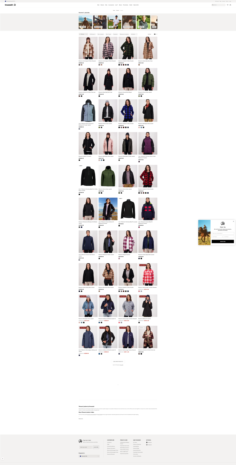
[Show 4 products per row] (154, 34)
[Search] (212, 5)
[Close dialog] (233, 221)
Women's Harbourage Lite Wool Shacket (147, 287)
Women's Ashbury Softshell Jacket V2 (107, 318)
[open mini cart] (230, 5)
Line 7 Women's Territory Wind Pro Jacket (127, 221)
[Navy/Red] (139, 227)
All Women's (92, 34)
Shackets (115, 34)
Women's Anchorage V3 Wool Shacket (87, 61)
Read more (81, 418)
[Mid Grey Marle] (141, 291)
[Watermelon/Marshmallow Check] (139, 291)
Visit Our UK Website (137, 456)
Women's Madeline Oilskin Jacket (106, 254)
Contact (223, 1)
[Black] (119, 64)
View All (121, 364)
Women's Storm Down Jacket (105, 189)
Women (117, 10)
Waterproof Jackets (124, 34)
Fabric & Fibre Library (124, 449)
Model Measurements (124, 447)
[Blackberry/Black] (139, 161)
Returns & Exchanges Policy (112, 450)
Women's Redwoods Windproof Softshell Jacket (88, 222)
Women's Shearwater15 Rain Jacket (126, 156)
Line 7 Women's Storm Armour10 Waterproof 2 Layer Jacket (86, 124)
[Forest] (119, 160)
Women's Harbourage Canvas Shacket (127, 350)
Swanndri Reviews (136, 450)
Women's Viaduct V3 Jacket (85, 156)
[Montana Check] (81, 64)
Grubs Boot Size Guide (124, 445)
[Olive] (139, 96)
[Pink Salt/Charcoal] (121, 64)
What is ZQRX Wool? (124, 451)
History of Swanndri (137, 444)
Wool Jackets (101, 34)
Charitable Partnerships (138, 452)
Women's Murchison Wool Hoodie (106, 287)
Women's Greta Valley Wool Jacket (146, 254)
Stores (227, 1)
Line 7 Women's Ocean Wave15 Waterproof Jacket (145, 222)
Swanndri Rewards (111, 454)
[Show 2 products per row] (156, 34)
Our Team (135, 442)
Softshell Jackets (135, 34)
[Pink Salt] (139, 127)
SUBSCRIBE (96, 447)
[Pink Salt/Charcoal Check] (79, 64)
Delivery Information (111, 448)
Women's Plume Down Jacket (145, 92)
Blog (220, 1)
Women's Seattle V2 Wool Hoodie (125, 61)
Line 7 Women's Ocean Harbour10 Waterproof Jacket (106, 222)
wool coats (100, 414)
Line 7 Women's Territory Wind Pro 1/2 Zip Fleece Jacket (88, 189)
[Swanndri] (10, 5)
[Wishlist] (227, 5)
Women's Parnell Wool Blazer (125, 92)
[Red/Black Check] (123, 64)
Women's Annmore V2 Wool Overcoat (87, 92)
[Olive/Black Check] (125, 64)
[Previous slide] (80, 22)
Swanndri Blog (136, 448)
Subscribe (222, 241)
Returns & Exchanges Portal (112, 452)
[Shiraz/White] (119, 258)
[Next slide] (156, 22)
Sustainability (136, 446)
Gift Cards (217, 1)
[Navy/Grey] (79, 259)
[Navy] (81, 227)
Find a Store (135, 454)
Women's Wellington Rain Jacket (145, 123)
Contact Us (109, 442)
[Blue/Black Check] (128, 64)
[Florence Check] (79, 96)
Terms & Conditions (111, 446)
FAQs (108, 444)
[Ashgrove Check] (139, 64)
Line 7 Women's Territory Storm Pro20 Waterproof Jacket (146, 157)
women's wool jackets (91, 414)
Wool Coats (108, 34)
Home (114, 10)
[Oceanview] (141, 127)
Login (230, 1)
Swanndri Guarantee (124, 453)
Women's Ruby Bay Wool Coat (105, 92)
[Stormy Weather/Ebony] (79, 128)
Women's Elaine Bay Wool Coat (145, 61)
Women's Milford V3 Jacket (144, 318)
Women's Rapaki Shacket (124, 254)
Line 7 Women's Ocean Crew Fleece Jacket (87, 255)
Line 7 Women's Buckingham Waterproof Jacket (88, 350)
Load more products (118, 361)
